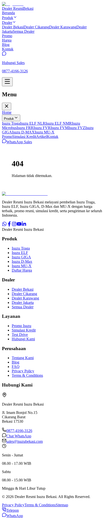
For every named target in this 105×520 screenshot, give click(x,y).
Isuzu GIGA (21, 257)
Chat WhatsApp (18, 436)
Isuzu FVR (42, 128)
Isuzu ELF (20, 253)
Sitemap (62, 505)
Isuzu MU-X (44, 132)
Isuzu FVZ (76, 128)
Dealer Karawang (62, 27)
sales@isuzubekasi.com (24, 441)
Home (6, 112)
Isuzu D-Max (22, 261)
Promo (7, 136)
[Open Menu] (7, 81)
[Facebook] (9, 225)
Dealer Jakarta (23, 302)
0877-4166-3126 (19, 431)
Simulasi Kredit (24, 136)
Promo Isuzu (21, 326)
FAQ (16, 367)
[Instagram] (14, 225)
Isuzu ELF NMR (58, 123)
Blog (15, 362)
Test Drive (20, 334)
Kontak (52, 136)
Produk (9, 119)
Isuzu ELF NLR (32, 123)
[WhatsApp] (4, 225)
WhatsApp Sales (19, 142)
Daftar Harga (22, 270)
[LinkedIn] (23, 225)
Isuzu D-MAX (23, 132)
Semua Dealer (23, 31)
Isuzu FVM (59, 128)
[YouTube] (19, 225)
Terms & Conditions (27, 375)
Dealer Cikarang (36, 27)
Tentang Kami (23, 358)
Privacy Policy (23, 371)
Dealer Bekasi (13, 27)
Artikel (41, 136)
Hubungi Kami (23, 339)
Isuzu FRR (25, 128)
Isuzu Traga (11, 123)
